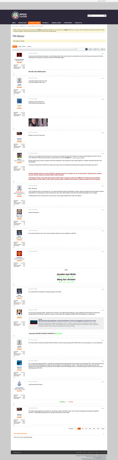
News (13, 23)
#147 (103, 340)
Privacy (97, 452)
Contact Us (78, 23)
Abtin (19, 236)
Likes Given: (16, 68)
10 (79, 428)
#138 (103, 99)
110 (90, 428)
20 (82, 428)
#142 (103, 210)
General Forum (56, 23)
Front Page (79, 452)
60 (86, 428)
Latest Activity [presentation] (22, 46)
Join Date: (16, 65)
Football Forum (34, 23)
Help (85, 452)
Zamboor (19, 138)
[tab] (14, 46)
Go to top (103, 452)
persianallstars (19, 388)
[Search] (104, 16)
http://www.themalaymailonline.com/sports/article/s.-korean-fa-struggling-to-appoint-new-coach (67, 321)
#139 (103, 132)
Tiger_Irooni (19, 216)
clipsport (19, 367)
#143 (103, 230)
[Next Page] (98, 49)
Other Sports (68, 23)
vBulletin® (99, 457)
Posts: (15, 66)
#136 (103, 53)
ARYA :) (19, 159)
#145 (103, 289)
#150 (103, 408)
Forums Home (22, 23)
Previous (71, 428)
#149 (103, 382)
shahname (19, 257)
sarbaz (19, 84)
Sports (40, 319)
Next (103, 428)
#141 (103, 186)
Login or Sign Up (101, 1)
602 (98, 428)
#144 (103, 251)
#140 (103, 153)
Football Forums (23, 26)
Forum (16, 26)
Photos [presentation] (29, 46)
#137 (103, 78)
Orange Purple (16, 452)
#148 (103, 361)
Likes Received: (17, 67)
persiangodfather (19, 59)
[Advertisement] (59, 5)
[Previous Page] (97, 49)
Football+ (45, 23)
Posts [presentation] (14, 46)
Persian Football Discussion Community (35, 26)
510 (94, 428)
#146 (103, 310)
